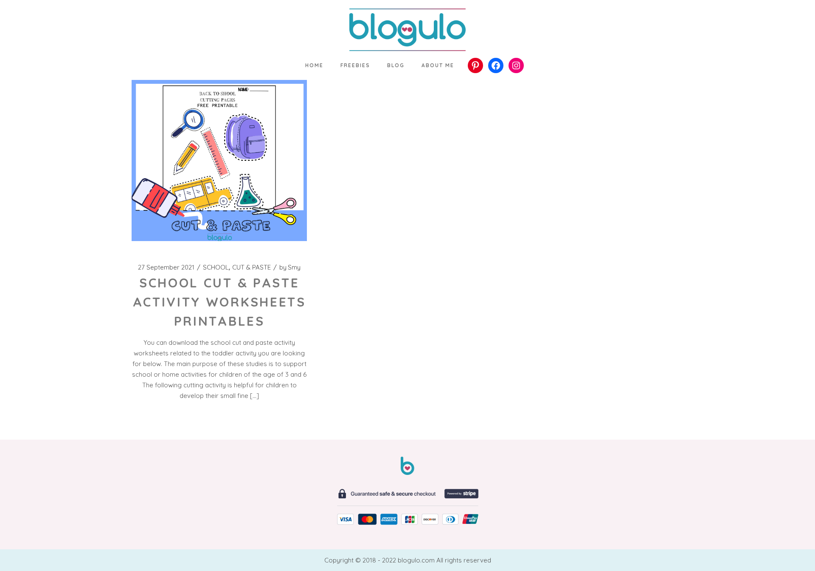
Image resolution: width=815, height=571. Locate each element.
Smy (290, 267)
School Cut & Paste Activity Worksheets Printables (219, 302)
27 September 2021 (166, 267)
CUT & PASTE (251, 267)
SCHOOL (216, 267)
